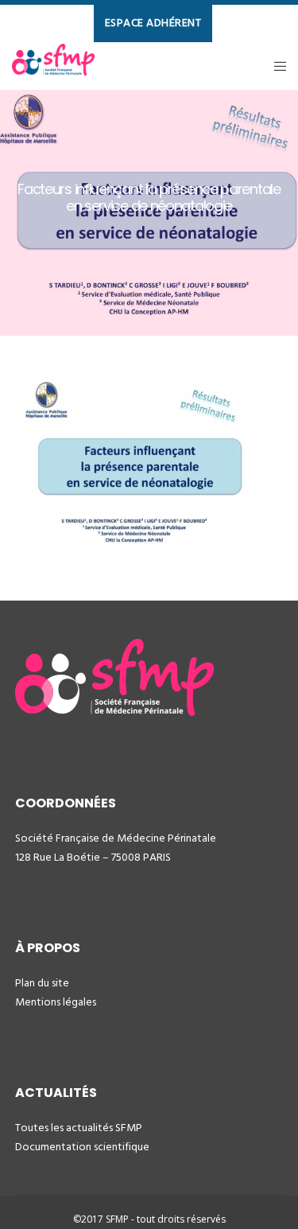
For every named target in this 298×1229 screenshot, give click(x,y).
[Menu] (275, 66)
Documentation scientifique (82, 1147)
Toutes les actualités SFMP (78, 1127)
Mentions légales (55, 1002)
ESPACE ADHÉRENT (153, 23)
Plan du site (42, 983)
